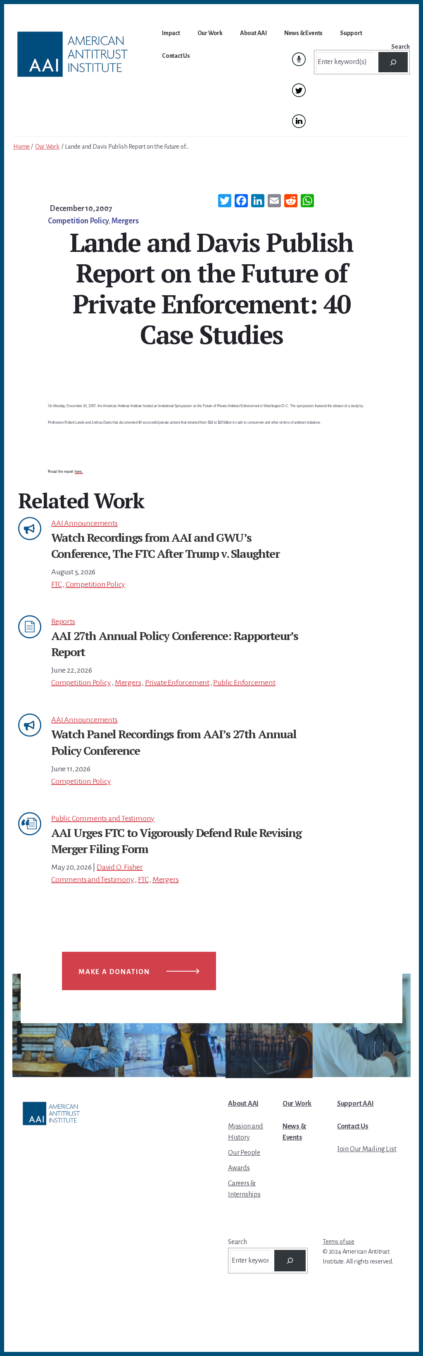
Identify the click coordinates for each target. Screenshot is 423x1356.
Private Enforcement (177, 682)
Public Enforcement (244, 682)
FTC (56, 584)
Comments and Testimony (92, 879)
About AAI (243, 1103)
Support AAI (355, 1103)
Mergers (125, 221)
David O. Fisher (120, 867)
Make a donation (114, 972)
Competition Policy (78, 221)
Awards (239, 1168)
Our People (244, 1153)
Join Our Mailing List (367, 1149)
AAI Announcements (84, 523)
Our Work (47, 146)
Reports (63, 621)
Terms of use (338, 1241)
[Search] (393, 62)
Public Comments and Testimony (102, 818)
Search (400, 46)
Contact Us (352, 1126)
